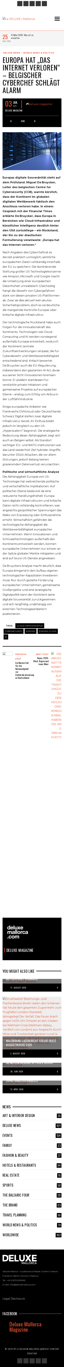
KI (6, 637)
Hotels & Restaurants (32, 1165)
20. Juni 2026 (16, 1071)
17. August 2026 (18, 987)
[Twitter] (38, 3)
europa (30, 631)
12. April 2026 (17, 1089)
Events (32, 1135)
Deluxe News (11, 53)
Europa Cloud (47, 631)
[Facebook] (19, 3)
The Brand (32, 1205)
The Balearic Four (32, 1195)
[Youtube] (44, 3)
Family (32, 1145)
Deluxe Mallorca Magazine (25, 1326)
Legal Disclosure (14, 1298)
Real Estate (32, 1175)
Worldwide (32, 1235)
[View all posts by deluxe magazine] (39, 104)
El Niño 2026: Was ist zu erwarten (22, 36)
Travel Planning (32, 1215)
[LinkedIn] (32, 3)
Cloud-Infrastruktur (30, 625)
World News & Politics (38, 53)
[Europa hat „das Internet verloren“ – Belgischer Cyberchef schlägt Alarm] (32, 150)
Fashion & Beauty (32, 1155)
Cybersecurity (13, 631)
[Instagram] (26, 3)
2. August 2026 (17, 1053)
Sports (32, 1185)
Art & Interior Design (32, 1115)
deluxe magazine (14, 110)
